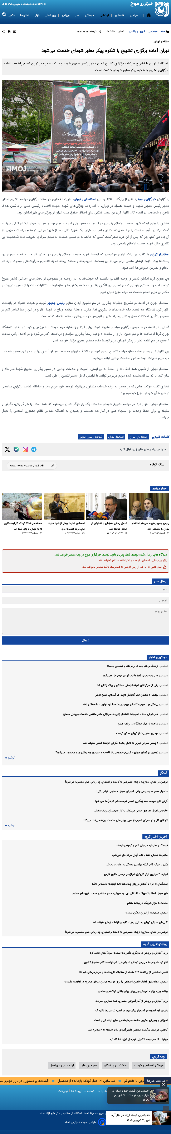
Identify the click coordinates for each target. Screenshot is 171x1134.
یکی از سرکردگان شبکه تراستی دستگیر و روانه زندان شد (137, 864)
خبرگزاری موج (147, 199)
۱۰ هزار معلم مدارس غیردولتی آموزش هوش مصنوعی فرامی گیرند (131, 791)
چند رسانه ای (132, 31)
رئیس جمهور (56, 302)
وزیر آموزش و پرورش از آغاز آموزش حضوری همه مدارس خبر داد (132, 1001)
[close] (163, 1084)
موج (101, 1113)
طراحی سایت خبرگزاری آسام (80, 1122)
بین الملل (51, 15)
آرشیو (11, 757)
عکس (12, 15)
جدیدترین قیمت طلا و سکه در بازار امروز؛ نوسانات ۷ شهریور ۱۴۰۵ (130, 1095)
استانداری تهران (85, 199)
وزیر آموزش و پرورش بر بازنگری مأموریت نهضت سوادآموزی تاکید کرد (129, 953)
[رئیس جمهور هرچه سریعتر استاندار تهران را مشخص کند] (149, 506)
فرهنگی (89, 15)
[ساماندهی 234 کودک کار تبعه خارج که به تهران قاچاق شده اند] (22, 506)
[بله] (16, 449)
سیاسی (134, 15)
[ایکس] (7, 449)
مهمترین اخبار (158, 657)
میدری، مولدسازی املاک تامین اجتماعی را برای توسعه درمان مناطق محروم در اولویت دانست (116, 981)
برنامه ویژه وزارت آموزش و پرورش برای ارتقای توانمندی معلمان (133, 991)
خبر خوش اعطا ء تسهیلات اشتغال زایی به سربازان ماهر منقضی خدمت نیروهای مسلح (120, 893)
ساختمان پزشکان (115, 1065)
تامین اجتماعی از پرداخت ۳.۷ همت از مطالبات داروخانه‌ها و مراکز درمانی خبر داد (123, 972)
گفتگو (163, 773)
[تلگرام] (33, 449)
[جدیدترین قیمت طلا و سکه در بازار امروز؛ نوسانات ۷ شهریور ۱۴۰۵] (159, 1095)
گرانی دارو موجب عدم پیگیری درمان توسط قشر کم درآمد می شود (131, 801)
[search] (4, 14)
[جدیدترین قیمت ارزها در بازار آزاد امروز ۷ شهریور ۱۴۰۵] (161, 1118)
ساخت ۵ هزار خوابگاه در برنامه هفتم (147, 903)
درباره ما (89, 1091)
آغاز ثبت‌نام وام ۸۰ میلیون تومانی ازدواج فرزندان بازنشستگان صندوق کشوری (125, 962)
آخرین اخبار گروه (156, 836)
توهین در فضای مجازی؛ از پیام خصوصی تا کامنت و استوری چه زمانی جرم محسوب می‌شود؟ (116, 782)
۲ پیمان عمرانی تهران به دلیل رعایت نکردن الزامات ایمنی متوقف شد (130, 922)
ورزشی (66, 15)
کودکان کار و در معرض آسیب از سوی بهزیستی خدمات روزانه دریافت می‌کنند (125, 820)
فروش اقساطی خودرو (148, 1065)
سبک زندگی (112, 31)
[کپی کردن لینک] (32, 466)
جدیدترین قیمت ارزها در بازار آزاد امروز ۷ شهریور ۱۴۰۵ (130, 1118)
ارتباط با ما (105, 1091)
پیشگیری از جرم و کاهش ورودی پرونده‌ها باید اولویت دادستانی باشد (130, 884)
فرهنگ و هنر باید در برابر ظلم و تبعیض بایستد (142, 845)
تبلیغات (63, 1091)
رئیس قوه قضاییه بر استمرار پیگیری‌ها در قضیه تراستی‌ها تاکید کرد (131, 1010)
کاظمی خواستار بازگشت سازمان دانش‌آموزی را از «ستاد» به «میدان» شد (128, 1030)
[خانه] (149, 23)
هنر (77, 15)
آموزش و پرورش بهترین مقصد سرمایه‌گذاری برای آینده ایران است (131, 1020)
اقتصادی (120, 15)
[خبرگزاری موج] (162, 9)
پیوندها (75, 1091)
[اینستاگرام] (25, 449)
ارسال (85, 640)
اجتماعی (105, 15)
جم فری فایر (88, 1065)
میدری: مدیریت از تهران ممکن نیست (147, 913)
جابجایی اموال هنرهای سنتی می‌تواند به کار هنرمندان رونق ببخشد (131, 810)
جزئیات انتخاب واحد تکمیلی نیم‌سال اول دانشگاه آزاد (138, 1039)
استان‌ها (25, 15)
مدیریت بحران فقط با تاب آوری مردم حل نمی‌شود (140, 855)
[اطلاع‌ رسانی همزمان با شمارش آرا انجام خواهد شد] (106, 506)
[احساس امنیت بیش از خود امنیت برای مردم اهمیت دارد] (64, 506)
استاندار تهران (159, 254)
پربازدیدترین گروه (155, 944)
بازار (37, 15)
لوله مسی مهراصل (62, 1065)
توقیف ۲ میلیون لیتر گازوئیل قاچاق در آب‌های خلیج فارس (136, 874)
